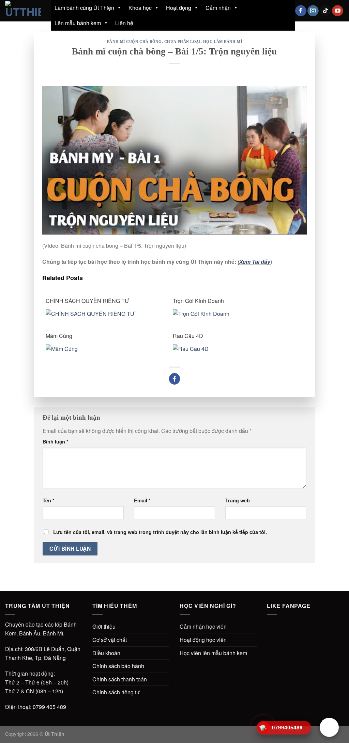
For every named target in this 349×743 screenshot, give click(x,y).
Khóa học (140, 8)
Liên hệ (124, 23)
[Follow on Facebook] (300, 11)
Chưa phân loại (182, 41)
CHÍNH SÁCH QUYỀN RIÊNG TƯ (87, 301)
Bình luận (56, 441)
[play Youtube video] (174, 160)
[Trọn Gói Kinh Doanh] (232, 313)
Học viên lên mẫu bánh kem (213, 653)
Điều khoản (106, 653)
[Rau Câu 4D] (232, 348)
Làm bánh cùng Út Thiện (84, 8)
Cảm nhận (218, 8)
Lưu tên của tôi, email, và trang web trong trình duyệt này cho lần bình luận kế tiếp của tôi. (160, 532)
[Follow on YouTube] (337, 11)
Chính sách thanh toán (119, 679)
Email (142, 500)
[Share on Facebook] (174, 379)
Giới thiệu (104, 626)
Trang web (237, 500)
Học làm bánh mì (222, 41)
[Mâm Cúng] (105, 348)
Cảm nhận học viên (203, 626)
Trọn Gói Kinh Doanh (198, 301)
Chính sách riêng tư (116, 692)
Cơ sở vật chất (109, 640)
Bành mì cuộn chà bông (134, 41)
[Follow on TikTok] (325, 11)
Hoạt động (178, 8)
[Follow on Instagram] (313, 11)
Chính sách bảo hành (118, 666)
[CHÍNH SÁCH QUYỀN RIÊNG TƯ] (105, 313)
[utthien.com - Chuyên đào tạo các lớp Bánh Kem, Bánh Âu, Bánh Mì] (23, 10)
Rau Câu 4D (188, 336)
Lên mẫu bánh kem (78, 23)
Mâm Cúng (59, 336)
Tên (49, 500)
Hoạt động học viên (203, 640)
